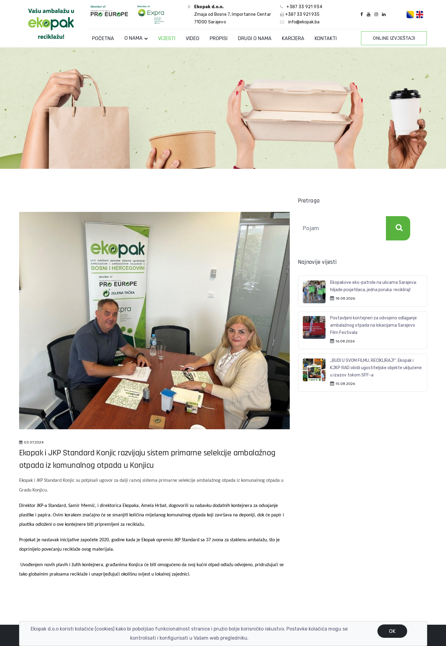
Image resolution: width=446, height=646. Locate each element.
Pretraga (398, 228)
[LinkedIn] (383, 14)
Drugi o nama (255, 38)
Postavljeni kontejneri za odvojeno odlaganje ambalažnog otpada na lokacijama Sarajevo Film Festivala (373, 325)
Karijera (293, 38)
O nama (133, 38)
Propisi (219, 38)
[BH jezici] (410, 14)
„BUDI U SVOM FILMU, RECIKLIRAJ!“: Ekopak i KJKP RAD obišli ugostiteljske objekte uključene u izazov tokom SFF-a (376, 368)
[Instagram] (376, 14)
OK (392, 631)
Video (192, 38)
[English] (419, 14)
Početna (103, 38)
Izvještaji (394, 38)
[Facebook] (361, 14)
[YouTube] (368, 14)
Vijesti (166, 38)
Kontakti (326, 38)
